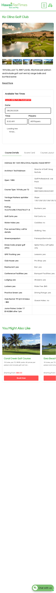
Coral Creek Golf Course (17, 358)
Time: (7, 116)
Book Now (21, 378)
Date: (8, 105)
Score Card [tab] (29, 153)
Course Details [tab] (12, 153)
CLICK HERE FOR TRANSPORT (18, 100)
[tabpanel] (28, 240)
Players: (32, 116)
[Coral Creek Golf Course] (21, 344)
